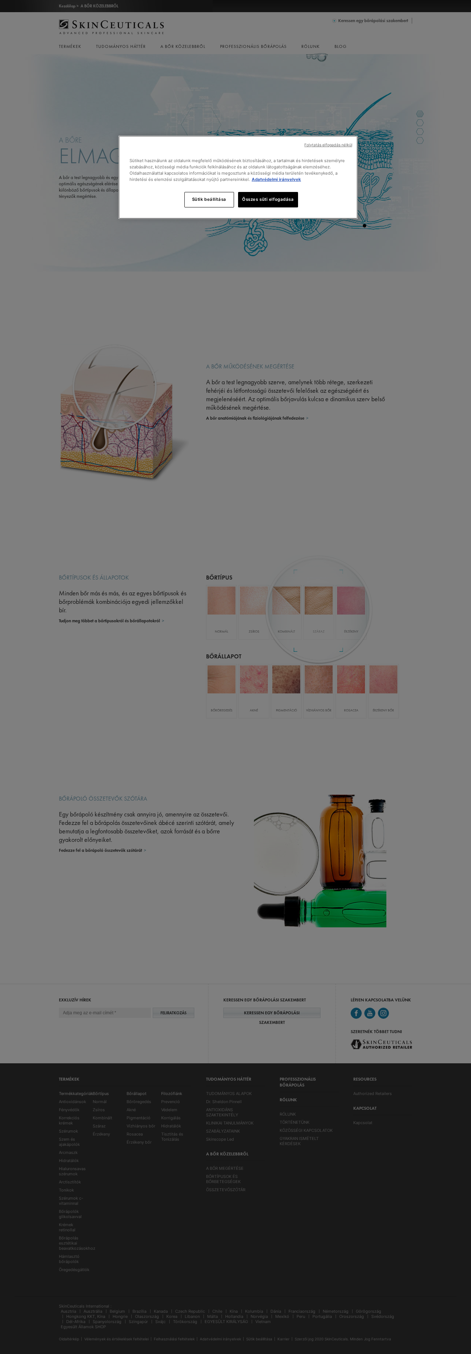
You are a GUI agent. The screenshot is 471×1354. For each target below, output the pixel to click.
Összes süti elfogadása (268, 199)
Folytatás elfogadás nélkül (328, 145)
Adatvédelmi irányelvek (276, 179)
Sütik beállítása (209, 199)
